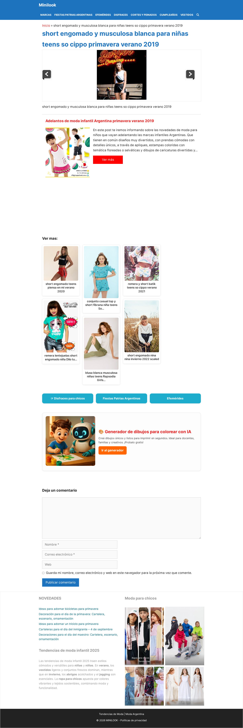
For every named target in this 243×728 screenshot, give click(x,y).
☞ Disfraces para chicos (68, 398)
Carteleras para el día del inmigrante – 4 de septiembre (76, 629)
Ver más (108, 160)
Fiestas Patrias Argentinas (73, 14)
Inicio (46, 25)
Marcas (45, 14)
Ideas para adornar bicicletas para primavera (68, 608)
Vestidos (187, 14)
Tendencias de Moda (111, 714)
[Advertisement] (125, 208)
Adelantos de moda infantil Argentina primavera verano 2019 (99, 121)
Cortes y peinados (144, 14)
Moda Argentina (134, 714)
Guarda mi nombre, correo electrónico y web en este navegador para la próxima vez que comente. (119, 573)
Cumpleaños (169, 14)
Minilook (47, 4)
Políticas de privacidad (133, 720)
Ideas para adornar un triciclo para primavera (69, 624)
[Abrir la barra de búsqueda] (198, 15)
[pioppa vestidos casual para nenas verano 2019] (47, 79)
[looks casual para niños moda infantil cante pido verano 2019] (190, 79)
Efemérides (103, 14)
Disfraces (121, 14)
